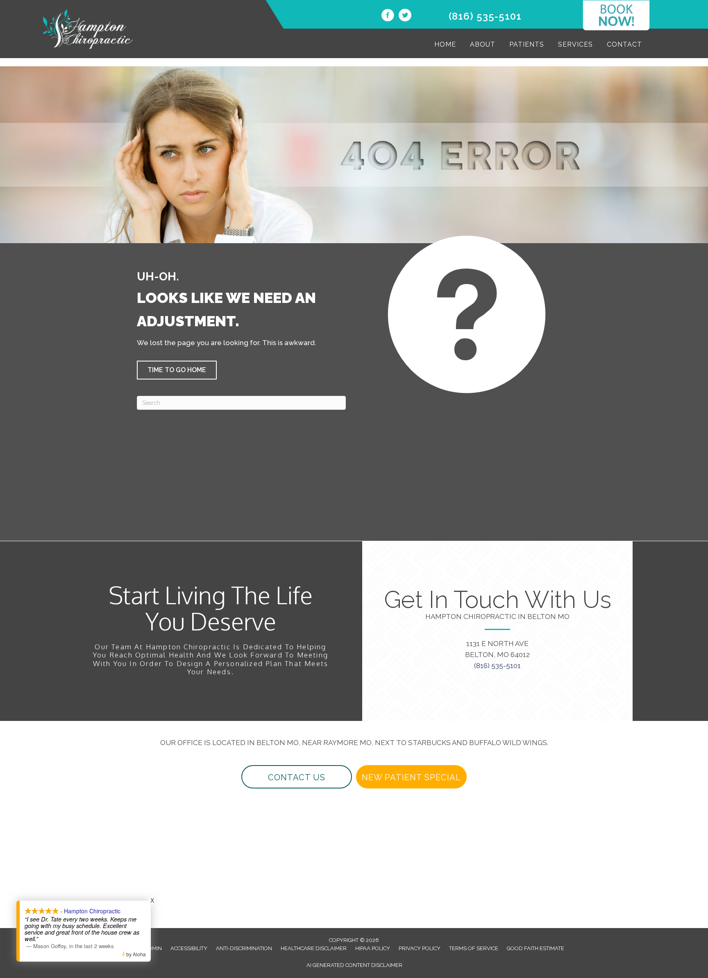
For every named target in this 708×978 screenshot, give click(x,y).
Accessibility (188, 948)
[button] (177, 370)
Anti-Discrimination (244, 948)
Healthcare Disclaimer (314, 948)
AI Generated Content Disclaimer (354, 965)
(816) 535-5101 (485, 16)
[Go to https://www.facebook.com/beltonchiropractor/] (387, 16)
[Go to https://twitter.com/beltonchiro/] (404, 16)
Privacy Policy (419, 948)
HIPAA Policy (372, 948)
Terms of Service (473, 948)
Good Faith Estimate (535, 948)
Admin (153, 948)
